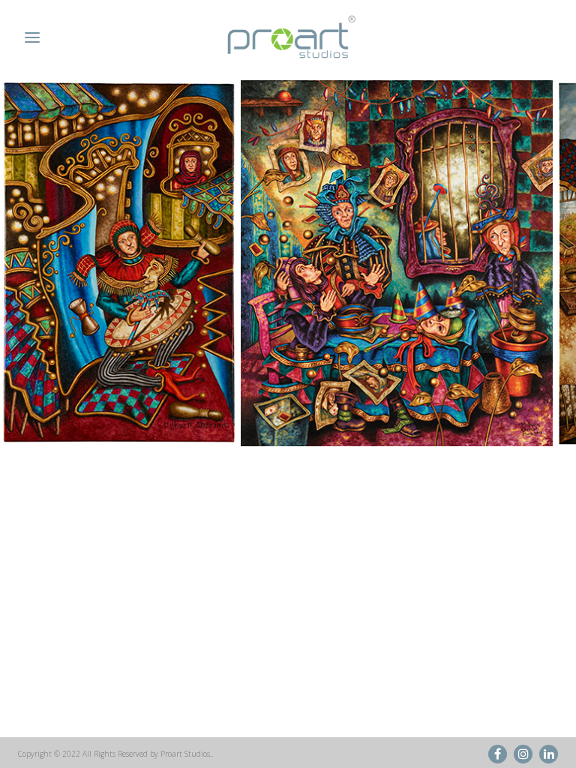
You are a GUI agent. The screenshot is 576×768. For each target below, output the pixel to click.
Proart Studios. (186, 753)
